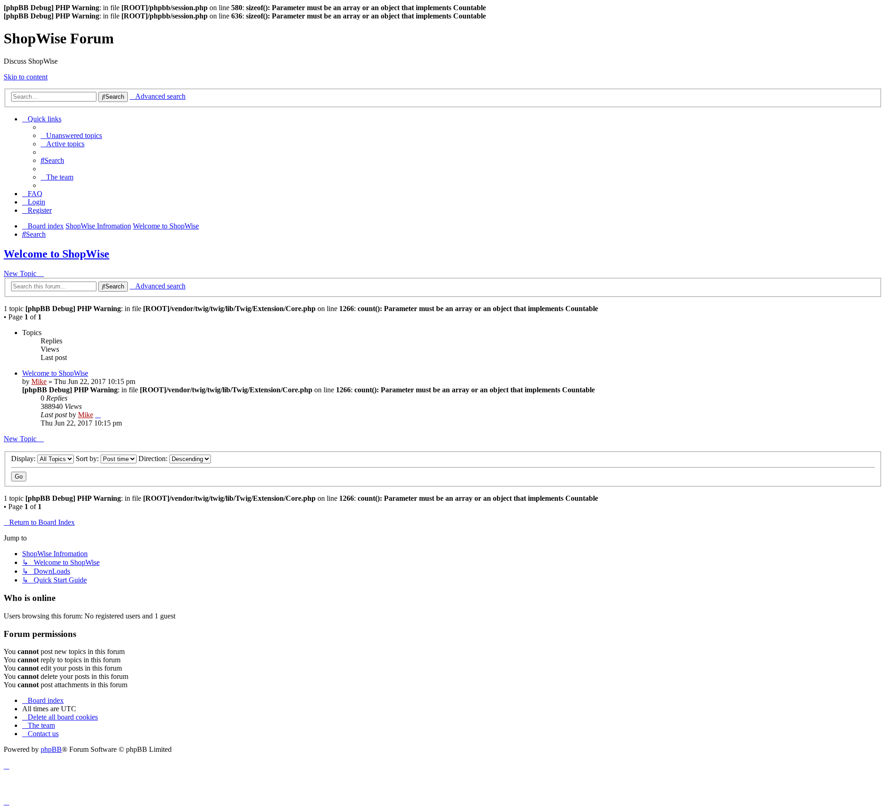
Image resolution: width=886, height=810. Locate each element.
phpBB (51, 749)
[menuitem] (71, 135)
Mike (39, 381)
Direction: (153, 458)
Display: (24, 458)
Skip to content (26, 77)
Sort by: (88, 458)
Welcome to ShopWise (56, 254)
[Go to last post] (98, 415)
